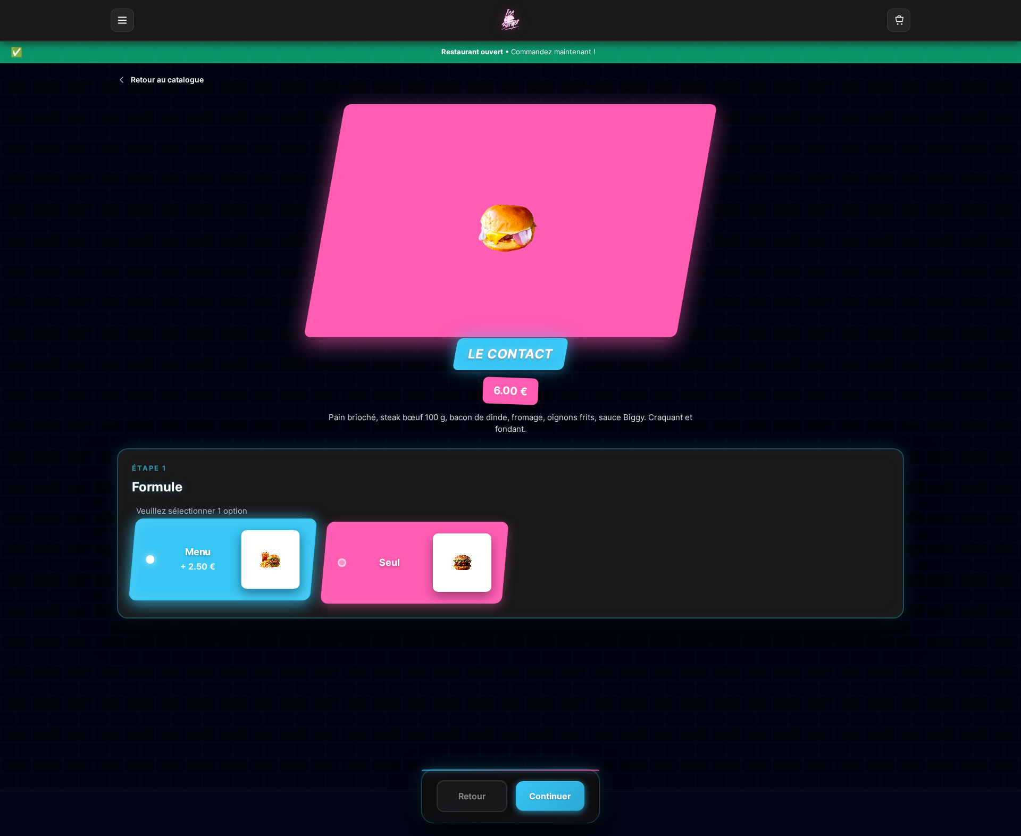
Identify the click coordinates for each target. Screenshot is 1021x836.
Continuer (550, 796)
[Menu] (122, 20)
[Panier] (898, 20)
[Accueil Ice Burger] (510, 20)
